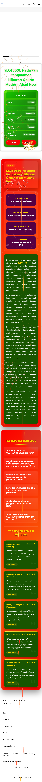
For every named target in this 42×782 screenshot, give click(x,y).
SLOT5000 (22, 263)
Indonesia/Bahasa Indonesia (12, 761)
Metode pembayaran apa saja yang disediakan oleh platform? (20, 490)
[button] (29, 4)
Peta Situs (28, 777)
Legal (20, 777)
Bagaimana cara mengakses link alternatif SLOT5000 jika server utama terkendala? (20, 463)
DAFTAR (28, 142)
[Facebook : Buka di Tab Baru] (14, 772)
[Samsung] (7, 3)
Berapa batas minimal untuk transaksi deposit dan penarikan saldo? (19, 477)
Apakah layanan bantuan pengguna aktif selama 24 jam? (18, 503)
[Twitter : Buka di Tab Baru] (18, 772)
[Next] (39, 391)
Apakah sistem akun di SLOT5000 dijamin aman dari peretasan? (20, 516)
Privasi (13, 777)
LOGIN (13, 142)
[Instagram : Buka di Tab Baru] (23, 772)
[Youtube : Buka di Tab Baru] (28, 772)
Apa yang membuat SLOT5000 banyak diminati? (20, 451)
